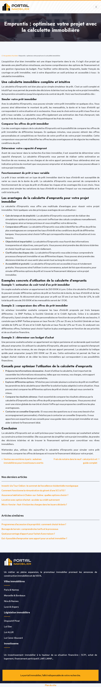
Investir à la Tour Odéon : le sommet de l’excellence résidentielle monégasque (39, 485)
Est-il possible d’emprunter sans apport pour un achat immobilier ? (34, 538)
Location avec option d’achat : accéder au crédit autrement (30, 499)
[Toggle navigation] (96, 7)
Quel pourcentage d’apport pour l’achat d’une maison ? (28, 533)
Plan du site (50, 685)
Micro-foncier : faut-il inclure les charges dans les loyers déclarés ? (34, 504)
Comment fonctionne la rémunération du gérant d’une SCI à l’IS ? (33, 490)
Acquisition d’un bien (11, 55)
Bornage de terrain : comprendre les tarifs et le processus (29, 529)
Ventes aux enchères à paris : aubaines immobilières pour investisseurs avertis (23, 461)
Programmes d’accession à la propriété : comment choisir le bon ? (33, 524)
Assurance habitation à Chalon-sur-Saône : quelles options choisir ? (34, 495)
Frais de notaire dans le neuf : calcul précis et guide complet (75, 461)
